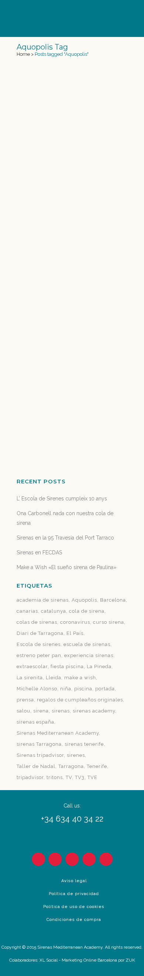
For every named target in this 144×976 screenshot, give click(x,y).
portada (105, 688)
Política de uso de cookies (73, 906)
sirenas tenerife (84, 744)
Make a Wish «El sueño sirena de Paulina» (66, 567)
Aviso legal (74, 880)
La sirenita (30, 677)
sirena (41, 711)
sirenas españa (35, 722)
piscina (83, 688)
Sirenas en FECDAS (39, 552)
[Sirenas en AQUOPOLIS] (72, 303)
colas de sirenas (37, 622)
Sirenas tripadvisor (40, 755)
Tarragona (71, 766)
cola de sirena (86, 611)
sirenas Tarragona (39, 744)
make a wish (80, 677)
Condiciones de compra (74, 919)
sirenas (61, 711)
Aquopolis (84, 600)
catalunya (53, 611)
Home (23, 54)
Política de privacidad (74, 893)
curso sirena (108, 622)
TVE (92, 777)
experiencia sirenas (88, 655)
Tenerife (97, 766)
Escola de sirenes (39, 644)
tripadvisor (30, 777)
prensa (25, 700)
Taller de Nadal (36, 766)
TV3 (80, 777)
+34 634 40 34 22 (72, 818)
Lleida (53, 677)
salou (23, 711)
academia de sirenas (43, 600)
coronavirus (75, 622)
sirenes (76, 755)
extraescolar (32, 666)
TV (69, 777)
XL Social (49, 960)
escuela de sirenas (87, 644)
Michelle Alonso (37, 688)
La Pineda (99, 666)
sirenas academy (94, 711)
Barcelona (113, 600)
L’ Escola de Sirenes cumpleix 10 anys (62, 498)
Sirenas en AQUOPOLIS (55, 352)
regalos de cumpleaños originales (80, 700)
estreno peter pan (39, 655)
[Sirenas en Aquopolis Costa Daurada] (72, 99)
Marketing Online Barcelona (89, 960)
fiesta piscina (67, 666)
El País (74, 633)
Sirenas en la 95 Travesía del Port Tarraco (65, 538)
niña (65, 688)
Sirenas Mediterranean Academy (58, 733)
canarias (27, 611)
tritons (55, 777)
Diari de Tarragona (40, 633)
